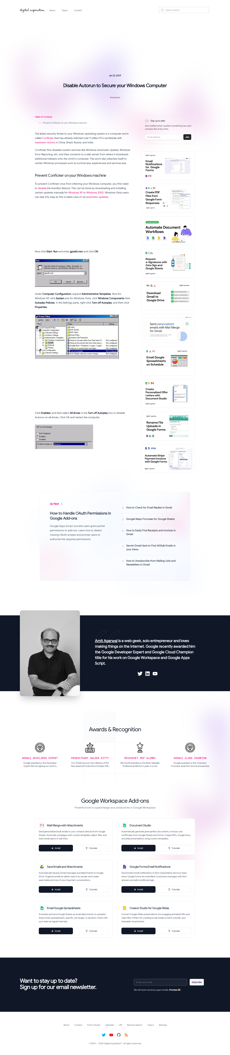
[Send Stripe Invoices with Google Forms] (168, 458)
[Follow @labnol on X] (104, 1035)
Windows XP (75, 192)
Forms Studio (93, 1025)
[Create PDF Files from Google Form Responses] (168, 198)
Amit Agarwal (106, 640)
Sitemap (163, 1025)
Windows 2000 (95, 192)
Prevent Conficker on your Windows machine (63, 122)
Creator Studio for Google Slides (149, 908)
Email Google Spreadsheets (63, 908)
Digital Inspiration (112, 1043)
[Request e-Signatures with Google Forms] (168, 263)
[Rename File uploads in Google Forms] (168, 426)
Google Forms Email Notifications (150, 866)
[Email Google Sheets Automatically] (168, 361)
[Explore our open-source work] (119, 1035)
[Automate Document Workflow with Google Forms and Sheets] (168, 231)
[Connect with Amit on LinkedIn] (147, 673)
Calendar (109, 1025)
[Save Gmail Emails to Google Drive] (168, 296)
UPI (120, 1025)
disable (42, 188)
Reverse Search (134, 1025)
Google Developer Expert (122, 652)
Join (187, 137)
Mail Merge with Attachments (65, 825)
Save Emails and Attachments (65, 866)
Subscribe (197, 982)
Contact (78, 10)
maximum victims (45, 142)
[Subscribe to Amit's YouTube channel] (155, 673)
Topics (64, 10)
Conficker (48, 138)
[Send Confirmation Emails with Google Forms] (168, 165)
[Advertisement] (115, 40)
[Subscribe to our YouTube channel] (111, 1035)
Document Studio (140, 825)
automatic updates (97, 197)
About (52, 10)
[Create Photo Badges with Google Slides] (168, 393)
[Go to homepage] (32, 10)
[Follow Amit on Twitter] (140, 673)
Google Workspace (144, 657)
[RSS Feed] (126, 1035)
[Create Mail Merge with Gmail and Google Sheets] (168, 328)
